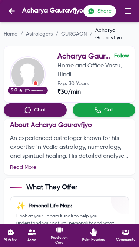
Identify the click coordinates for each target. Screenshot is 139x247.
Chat (40, 110)
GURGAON (74, 34)
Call (108, 110)
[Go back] (12, 11)
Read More (23, 167)
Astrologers (39, 34)
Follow (121, 56)
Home (10, 34)
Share (104, 11)
